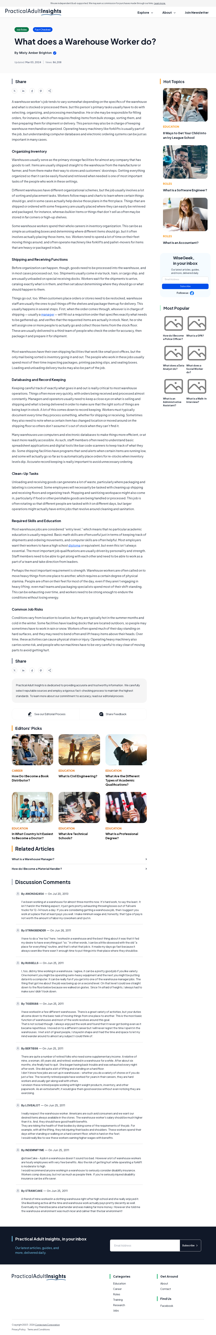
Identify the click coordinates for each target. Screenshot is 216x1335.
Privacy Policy (18, 1329)
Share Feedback (116, 714)
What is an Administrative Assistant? (172, 402)
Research (119, 1305)
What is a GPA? (195, 335)
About (164, 1283)
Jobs (116, 1310)
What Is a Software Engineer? (185, 190)
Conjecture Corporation (47, 1325)
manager (47, 314)
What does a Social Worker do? (194, 369)
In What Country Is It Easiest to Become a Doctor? (32, 836)
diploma (74, 545)
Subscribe (185, 286)
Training (118, 1299)
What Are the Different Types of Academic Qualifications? (122, 780)
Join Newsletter (197, 12)
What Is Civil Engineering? (78, 776)
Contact (165, 1289)
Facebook (166, 1305)
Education (67, 770)
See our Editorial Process (49, 714)
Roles (167, 183)
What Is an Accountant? (181, 243)
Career (17, 770)
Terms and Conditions (39, 1329)
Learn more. (160, 3)
